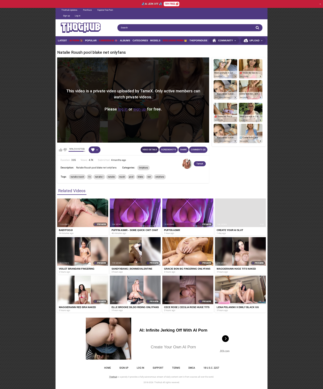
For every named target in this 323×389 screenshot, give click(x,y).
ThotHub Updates (69, 10)
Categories (140, 40)
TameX (199, 164)
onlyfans (159, 177)
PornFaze (87, 10)
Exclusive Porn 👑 (175, 40)
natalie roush (77, 177)
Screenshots (168, 149)
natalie (111, 177)
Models (155, 40)
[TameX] (187, 164)
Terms (176, 367)
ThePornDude (198, 40)
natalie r (99, 177)
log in (123, 109)
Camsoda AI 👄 (108, 40)
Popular (91, 40)
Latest (62, 40)
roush (122, 177)
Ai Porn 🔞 (76, 40)
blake (140, 177)
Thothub (158, 382)
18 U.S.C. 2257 (211, 367)
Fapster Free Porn (105, 10)
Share (183, 149)
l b (89, 177)
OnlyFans (143, 168)
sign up (139, 109)
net (149, 177)
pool (131, 177)
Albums (125, 40)
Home (107, 367)
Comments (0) (198, 149)
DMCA (191, 367)
